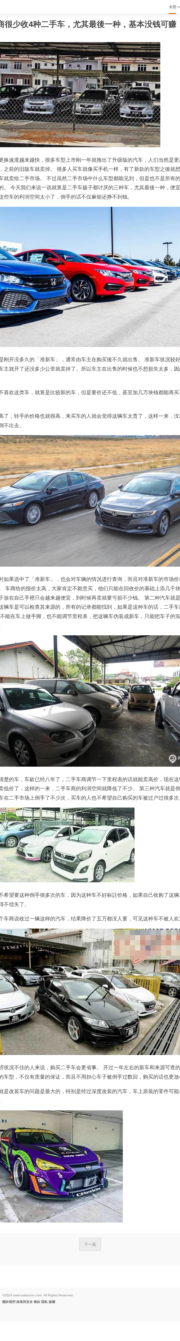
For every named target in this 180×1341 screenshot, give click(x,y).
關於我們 (8, 1302)
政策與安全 (24, 1302)
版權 (52, 1302)
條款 (37, 1302)
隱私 (44, 1302)
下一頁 (90, 1244)
